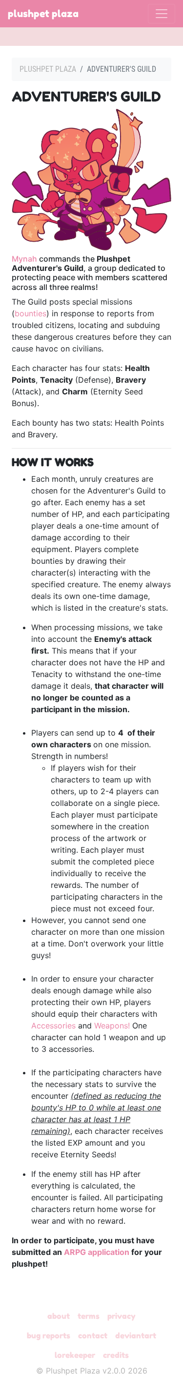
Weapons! (112, 1025)
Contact (92, 1335)
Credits (116, 1355)
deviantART (135, 1335)
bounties (30, 313)
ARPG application (96, 1252)
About (58, 1316)
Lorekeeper (75, 1355)
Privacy (121, 1316)
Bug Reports (48, 1335)
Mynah (24, 259)
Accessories (53, 1025)
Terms (89, 1316)
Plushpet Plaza (43, 14)
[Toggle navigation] (161, 13)
